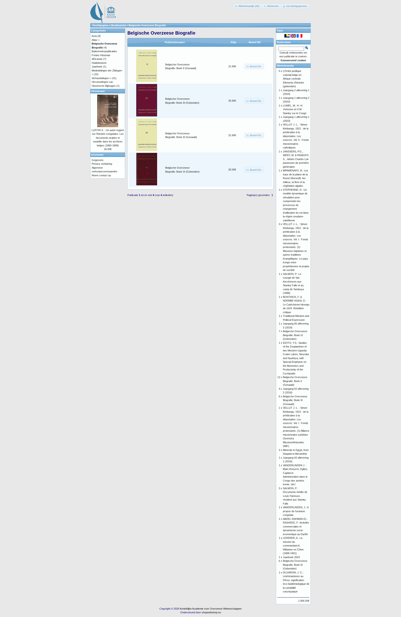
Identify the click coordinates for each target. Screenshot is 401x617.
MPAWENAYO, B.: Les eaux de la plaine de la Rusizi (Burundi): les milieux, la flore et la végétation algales (295, 178)
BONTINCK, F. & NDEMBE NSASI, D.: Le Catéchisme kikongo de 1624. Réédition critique (296, 305)
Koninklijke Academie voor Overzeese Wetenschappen (211, 608)
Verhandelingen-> (101, 78)
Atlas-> (96, 40)
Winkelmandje (285, 65)
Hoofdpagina (100, 25)
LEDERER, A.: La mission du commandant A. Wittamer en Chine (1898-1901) (293, 546)
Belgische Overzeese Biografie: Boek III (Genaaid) (295, 400)
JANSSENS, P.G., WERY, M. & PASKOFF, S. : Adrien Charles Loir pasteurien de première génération (296, 159)
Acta (94, 36)
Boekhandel (118, 25)
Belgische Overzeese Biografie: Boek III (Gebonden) (295, 564)
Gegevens (97, 160)
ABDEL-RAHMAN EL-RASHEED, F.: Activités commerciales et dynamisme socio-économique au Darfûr (296, 526)
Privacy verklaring (102, 163)
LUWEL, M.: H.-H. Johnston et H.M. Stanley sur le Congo (294, 109)
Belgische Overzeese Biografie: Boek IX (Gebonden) (295, 335)
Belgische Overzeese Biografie (147, 25)
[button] (247, 6)
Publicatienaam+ (175, 42)
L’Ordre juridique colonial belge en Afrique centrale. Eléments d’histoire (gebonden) (293, 79)
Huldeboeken (99, 62)
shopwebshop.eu (211, 612)
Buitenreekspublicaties (104, 51)
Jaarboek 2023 (291, 557)
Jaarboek (97, 66)
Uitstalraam (98, 91)
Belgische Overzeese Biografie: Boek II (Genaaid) (295, 381)
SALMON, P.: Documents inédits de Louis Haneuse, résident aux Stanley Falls (295, 496)
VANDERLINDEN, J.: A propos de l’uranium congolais (295, 511)
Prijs (233, 42)
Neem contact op (101, 175)
